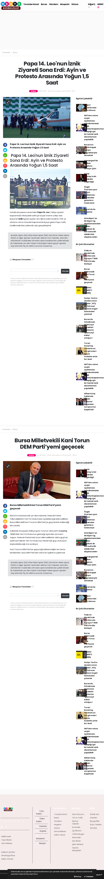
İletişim (42, 843)
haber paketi (5, 876)
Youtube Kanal (31, 4)
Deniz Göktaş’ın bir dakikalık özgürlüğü (90, 177)
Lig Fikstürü (76, 830)
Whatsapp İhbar (8, 855)
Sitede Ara (94, 814)
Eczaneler (76, 827)
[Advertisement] (52, 30)
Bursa (44, 4)
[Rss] (24, 821)
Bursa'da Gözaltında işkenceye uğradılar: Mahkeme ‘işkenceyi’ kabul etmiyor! (89, 328)
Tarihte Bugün (78, 834)
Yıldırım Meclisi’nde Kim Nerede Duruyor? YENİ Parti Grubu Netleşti (90, 257)
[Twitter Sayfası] (6, 821)
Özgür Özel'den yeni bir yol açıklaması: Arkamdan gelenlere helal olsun (90, 195)
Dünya (75, 4)
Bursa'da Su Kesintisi (89, 210)
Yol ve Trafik (77, 817)
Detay (78, 876)
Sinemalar (76, 837)
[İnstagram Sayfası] (11, 821)
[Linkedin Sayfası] (20, 821)
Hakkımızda (6, 836)
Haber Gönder (7, 859)
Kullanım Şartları (8, 852)
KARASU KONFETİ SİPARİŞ (88, 290)
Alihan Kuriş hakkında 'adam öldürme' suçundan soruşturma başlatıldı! (90, 401)
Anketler (93, 817)
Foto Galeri (40, 812)
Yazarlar (43, 826)
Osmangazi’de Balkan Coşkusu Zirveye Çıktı (91, 164)
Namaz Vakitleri (75, 822)
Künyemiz (40, 838)
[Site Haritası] (3, 827)
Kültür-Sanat (59, 835)
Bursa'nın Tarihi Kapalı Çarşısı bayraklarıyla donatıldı (90, 150)
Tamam (89, 876)
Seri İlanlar (76, 841)
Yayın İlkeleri (6, 840)
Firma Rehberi (60, 831)
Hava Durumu (78, 814)
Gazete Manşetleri (76, 849)
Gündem (53, 4)
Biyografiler (95, 821)
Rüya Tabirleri (95, 824)
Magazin (64, 4)
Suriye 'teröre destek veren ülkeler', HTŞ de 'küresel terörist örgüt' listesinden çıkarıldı (91, 306)
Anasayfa (6, 52)
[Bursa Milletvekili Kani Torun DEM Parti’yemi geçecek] (36, 480)
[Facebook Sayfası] (2, 821)
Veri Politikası (6, 843)
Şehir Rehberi (77, 844)
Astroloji (93, 828)
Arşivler (42, 831)
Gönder (65, 271)
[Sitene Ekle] (7, 827)
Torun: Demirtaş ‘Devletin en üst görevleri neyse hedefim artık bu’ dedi (90, 351)
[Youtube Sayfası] (16, 821)
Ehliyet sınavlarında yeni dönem (90, 108)
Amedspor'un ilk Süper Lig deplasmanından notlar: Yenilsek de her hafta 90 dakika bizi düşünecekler (92, 227)
